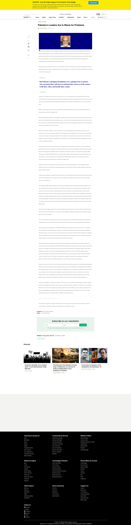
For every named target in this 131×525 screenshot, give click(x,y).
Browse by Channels (57, 476)
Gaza (94, 369)
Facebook (27, 507)
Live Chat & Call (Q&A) (57, 444)
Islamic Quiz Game (28, 476)
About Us (54, 488)
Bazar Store (83, 490)
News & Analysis (84, 467)
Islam (25, 438)
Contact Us (54, 490)
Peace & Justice (84, 465)
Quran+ (26, 444)
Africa (82, 476)
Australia (83, 472)
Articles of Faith (84, 440)
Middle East (83, 478)
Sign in (98, 14)
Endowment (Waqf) (85, 494)
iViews (26, 371)
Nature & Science (56, 467)
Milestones (54, 492)
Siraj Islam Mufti (48, 336)
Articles (44, 311)
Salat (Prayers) (84, 444)
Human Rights (84, 463)
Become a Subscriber (57, 449)
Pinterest (27, 517)
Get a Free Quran (56, 445)
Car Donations (84, 492)
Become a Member (56, 451)
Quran (25, 442)
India (43, 313)
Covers (25, 465)
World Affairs (42, 21)
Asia (81, 474)
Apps (25, 463)
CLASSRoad (26, 497)
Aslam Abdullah (57, 372)
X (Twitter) (26, 509)
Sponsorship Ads (84, 497)
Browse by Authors (56, 469)
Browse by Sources (56, 474)
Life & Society (55, 465)
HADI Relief (26, 492)
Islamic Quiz (27, 474)
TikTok (26, 515)
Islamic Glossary (28, 472)
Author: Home (41, 338)
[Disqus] (65, 411)
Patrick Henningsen (86, 369)
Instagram (27, 511)
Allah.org (26, 488)
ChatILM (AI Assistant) (57, 438)
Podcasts (26, 480)
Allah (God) (26, 440)
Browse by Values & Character (59, 471)
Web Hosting (84, 499)
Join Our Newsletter (56, 447)
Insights (26, 469)
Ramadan (83, 447)
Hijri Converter (27, 449)
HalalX (25, 494)
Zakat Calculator (28, 455)
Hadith (25, 445)
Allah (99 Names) (84, 438)
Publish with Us (56, 496)
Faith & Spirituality (56, 463)
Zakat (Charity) (84, 445)
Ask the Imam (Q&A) (57, 442)
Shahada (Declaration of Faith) (88, 442)
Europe (82, 471)
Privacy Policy (55, 494)
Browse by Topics (56, 472)
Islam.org (26, 490)
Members (54, 453)
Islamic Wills (83, 496)
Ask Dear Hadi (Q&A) (57, 440)
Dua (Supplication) (28, 451)
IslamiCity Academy (28, 496)
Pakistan (47, 313)
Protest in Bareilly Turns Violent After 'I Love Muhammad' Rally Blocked (88, 523)
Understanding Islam (29, 453)
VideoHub (26, 478)
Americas (83, 469)
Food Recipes (27, 467)
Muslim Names (27, 471)
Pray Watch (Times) (28, 447)
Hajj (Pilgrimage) (84, 449)
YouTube (28, 513)
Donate (82, 488)
